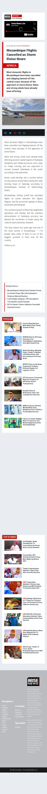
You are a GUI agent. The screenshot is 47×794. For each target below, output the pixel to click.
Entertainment (6, 718)
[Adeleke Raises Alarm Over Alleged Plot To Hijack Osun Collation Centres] (13, 630)
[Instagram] (6, 280)
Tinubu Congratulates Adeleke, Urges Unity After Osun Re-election (31, 570)
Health (4, 725)
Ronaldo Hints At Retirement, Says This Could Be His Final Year (31, 393)
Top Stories (9, 537)
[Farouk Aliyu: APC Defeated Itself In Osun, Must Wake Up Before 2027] (13, 554)
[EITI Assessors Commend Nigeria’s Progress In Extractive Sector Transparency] (13, 377)
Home (4, 705)
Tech (3, 723)
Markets (17, 727)
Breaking (5, 707)
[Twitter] (5, 280)
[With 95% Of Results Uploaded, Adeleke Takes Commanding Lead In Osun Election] (13, 613)
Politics (4, 716)
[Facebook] (4, 280)
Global (4, 710)
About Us (18, 710)
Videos (4, 727)
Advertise (18, 712)
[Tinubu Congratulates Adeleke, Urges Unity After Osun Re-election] (13, 568)
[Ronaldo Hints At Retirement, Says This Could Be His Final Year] (13, 390)
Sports (4, 721)
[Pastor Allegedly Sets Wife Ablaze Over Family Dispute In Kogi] (13, 323)
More (3, 732)
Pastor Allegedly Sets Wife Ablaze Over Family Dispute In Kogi (32, 325)
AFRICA (11, 65)
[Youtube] (8, 280)
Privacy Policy (19, 717)
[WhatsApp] (7, 280)
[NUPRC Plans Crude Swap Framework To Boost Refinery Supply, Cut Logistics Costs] (13, 363)
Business (5, 714)
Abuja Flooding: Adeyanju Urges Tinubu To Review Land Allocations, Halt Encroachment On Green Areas (32, 354)
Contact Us (18, 714)
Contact (4, 729)
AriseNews (26, 46)
